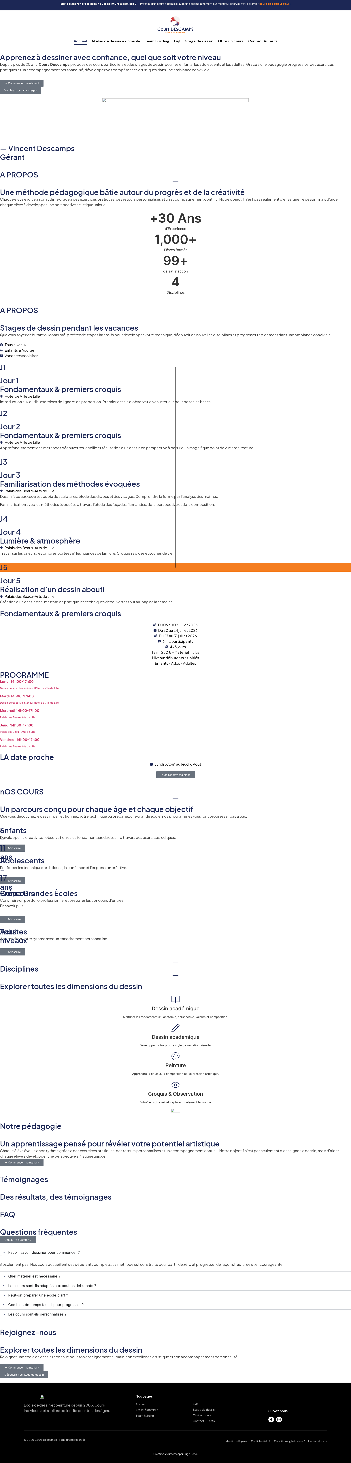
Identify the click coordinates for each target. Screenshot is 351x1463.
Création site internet (166, 1454)
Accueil (80, 41)
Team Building (157, 41)
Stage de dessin (199, 41)
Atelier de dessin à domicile (116, 41)
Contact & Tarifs (263, 41)
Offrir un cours (231, 41)
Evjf (177, 41)
